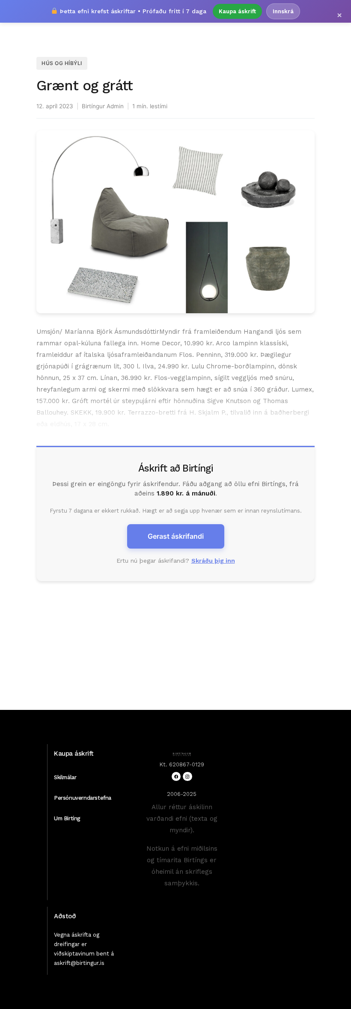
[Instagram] (187, 776)
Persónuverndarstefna (82, 798)
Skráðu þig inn (213, 560)
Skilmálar (65, 777)
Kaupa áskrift (237, 11)
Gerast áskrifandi (176, 536)
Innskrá (283, 11)
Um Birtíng (67, 818)
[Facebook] (176, 776)
